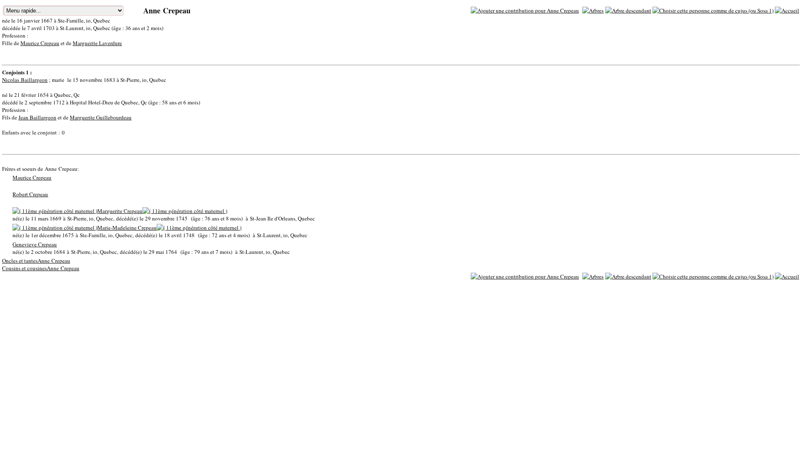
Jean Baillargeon (37, 117)
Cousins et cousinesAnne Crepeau (40, 268)
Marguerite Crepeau (119, 211)
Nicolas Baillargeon (25, 80)
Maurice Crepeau (39, 43)
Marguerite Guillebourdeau (101, 117)
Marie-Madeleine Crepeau (127, 227)
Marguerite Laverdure (97, 43)
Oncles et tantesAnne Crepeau (36, 260)
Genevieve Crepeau (35, 244)
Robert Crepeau (30, 194)
